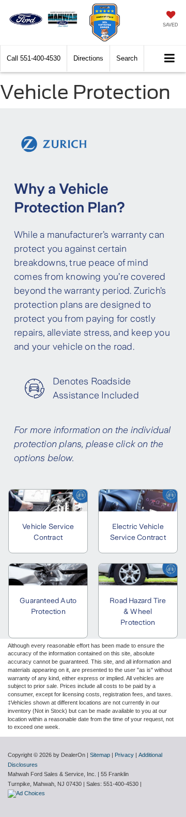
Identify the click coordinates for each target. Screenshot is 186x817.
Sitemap (100, 755)
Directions (88, 58)
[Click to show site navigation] (169, 59)
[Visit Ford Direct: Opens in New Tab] (28, 793)
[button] (33, 58)
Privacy (124, 755)
